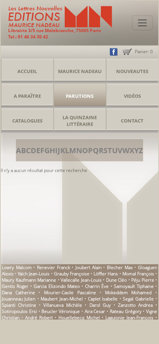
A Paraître (27, 96)
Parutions (80, 96)
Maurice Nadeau (80, 71)
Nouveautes (132, 71)
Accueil (27, 71)
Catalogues (27, 120)
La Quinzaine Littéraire (79, 120)
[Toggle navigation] (142, 23)
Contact (132, 120)
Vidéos (132, 96)
